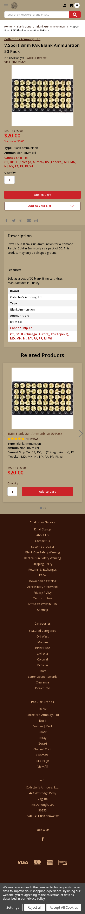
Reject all (34, 907)
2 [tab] (45, 508)
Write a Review (36, 58)
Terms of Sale (42, 598)
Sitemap (42, 610)
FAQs (42, 575)
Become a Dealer (42, 546)
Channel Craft (42, 749)
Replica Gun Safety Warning (42, 558)
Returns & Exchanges (42, 569)
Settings (12, 907)
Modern (42, 642)
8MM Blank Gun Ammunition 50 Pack (34, 433)
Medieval (42, 665)
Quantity (12, 483)
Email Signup (42, 529)
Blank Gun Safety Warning (42, 552)
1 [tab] (41, 508)
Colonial (42, 659)
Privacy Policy (42, 592)
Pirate (42, 671)
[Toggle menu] (5, 5)
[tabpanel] (42, 432)
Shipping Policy (42, 564)
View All (43, 766)
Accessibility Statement (42, 587)
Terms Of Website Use (42, 604)
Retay (42, 738)
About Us (42, 535)
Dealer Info (42, 688)
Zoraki (42, 743)
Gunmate (42, 755)
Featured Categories (42, 631)
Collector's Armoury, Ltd (42, 715)
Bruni (42, 720)
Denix (42, 709)
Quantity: (10, 172)
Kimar (42, 732)
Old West (43, 636)
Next (81, 433)
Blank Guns (42, 648)
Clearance (42, 682)
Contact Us (42, 541)
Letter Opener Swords (42, 677)
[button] (42, 880)
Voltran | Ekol (42, 726)
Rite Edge (42, 761)
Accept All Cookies (64, 907)
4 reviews (32, 439)
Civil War (42, 654)
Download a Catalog (42, 581)
